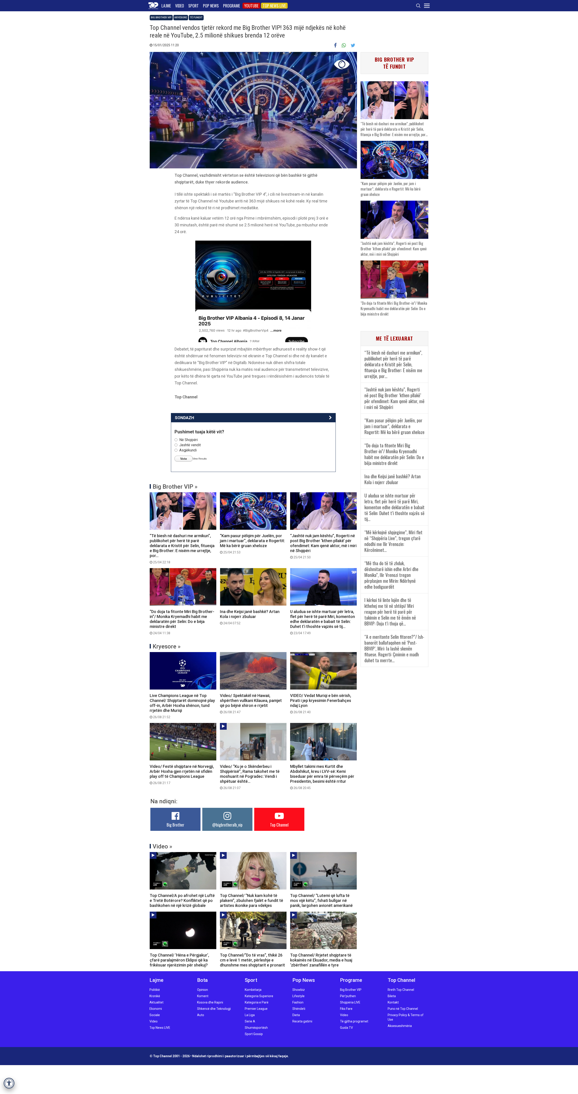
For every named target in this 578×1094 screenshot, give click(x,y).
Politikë (154, 990)
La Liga (250, 1015)
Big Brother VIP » (175, 486)
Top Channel (279, 825)
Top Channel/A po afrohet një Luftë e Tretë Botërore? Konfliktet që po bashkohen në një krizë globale (182, 900)
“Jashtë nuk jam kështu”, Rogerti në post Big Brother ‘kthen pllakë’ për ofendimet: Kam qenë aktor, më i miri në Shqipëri (323, 546)
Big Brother (175, 825)
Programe (231, 6)
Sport (193, 6)
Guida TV (346, 1027)
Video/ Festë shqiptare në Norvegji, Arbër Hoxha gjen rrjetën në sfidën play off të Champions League (182, 774)
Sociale (154, 1015)
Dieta (296, 1015)
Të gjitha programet (354, 1021)
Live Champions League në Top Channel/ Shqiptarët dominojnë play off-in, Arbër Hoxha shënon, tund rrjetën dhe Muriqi (182, 706)
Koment (202, 996)
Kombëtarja (253, 990)
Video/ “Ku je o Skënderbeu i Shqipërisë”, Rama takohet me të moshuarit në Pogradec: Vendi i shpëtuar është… (250, 777)
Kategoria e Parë (256, 1002)
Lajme (166, 6)
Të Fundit (196, 17)
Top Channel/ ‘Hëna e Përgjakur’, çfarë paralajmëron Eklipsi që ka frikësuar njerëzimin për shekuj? (179, 960)
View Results (200, 458)
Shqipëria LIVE (350, 1002)
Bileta (392, 996)
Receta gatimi (302, 1021)
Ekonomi (155, 1008)
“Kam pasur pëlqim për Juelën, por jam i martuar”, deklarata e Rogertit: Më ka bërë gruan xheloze (252, 543)
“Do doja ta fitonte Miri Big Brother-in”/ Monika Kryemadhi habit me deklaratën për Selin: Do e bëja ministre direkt (182, 622)
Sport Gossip (254, 1034)
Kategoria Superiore (259, 996)
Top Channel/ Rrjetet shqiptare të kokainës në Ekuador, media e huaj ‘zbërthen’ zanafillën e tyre (321, 960)
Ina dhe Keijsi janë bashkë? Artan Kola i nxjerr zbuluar (250, 617)
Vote (183, 458)
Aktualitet (156, 1002)
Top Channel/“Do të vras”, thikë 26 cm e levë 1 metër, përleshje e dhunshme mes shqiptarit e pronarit (252, 960)
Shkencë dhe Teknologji (214, 1008)
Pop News (211, 6)
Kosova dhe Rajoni (210, 1002)
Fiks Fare (346, 1008)
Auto (200, 1015)
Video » (162, 846)
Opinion (202, 990)
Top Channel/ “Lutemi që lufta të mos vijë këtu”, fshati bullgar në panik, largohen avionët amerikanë (321, 900)
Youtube (251, 6)
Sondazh (184, 417)
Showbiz (298, 990)
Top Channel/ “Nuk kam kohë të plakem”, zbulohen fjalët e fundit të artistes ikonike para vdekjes (251, 900)
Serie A (250, 1021)
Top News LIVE (274, 6)
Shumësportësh (256, 1027)
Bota (202, 980)
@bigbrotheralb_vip (227, 825)
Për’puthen (348, 996)
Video (179, 6)
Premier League (256, 1008)
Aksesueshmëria (400, 1026)
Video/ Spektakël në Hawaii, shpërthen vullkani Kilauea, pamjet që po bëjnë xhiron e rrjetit (251, 703)
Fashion (297, 1002)
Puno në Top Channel (403, 1008)
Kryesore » (167, 646)
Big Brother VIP (161, 17)
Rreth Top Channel (401, 990)
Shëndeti (298, 1008)
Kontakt (393, 1002)
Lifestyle (298, 996)
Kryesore (181, 17)
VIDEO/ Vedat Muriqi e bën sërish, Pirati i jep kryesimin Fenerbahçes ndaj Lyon (320, 703)
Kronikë (154, 996)
